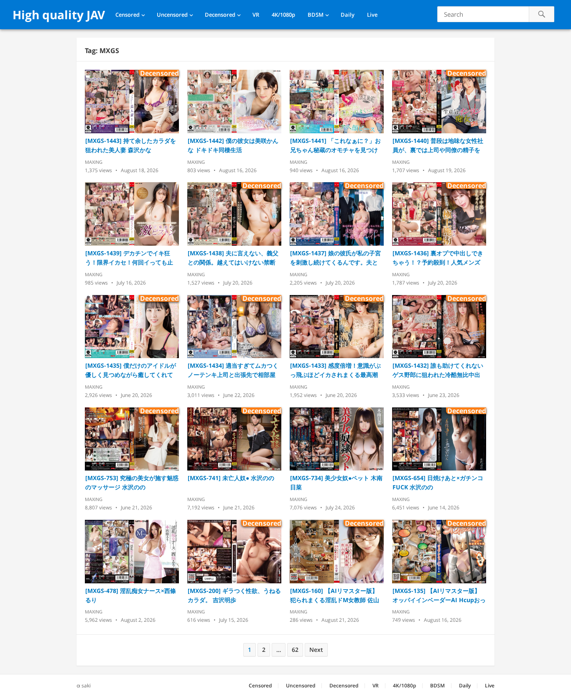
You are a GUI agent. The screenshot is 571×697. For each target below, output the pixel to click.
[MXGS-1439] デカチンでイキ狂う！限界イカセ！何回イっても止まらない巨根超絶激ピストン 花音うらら (130, 258)
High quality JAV (59, 15)
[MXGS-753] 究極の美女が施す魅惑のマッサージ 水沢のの (131, 482)
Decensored (220, 14)
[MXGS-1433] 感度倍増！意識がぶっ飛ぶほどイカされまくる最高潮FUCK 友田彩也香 (335, 370)
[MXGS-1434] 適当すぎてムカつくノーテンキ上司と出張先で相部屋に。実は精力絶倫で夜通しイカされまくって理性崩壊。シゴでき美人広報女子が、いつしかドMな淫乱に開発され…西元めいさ (234, 370)
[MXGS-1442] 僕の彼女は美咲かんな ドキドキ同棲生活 (233, 145)
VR (255, 14)
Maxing (93, 162)
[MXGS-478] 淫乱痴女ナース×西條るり (130, 595)
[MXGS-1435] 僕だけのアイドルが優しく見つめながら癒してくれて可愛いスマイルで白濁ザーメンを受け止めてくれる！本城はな (130, 370)
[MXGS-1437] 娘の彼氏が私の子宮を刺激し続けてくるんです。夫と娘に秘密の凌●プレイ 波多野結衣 (335, 258)
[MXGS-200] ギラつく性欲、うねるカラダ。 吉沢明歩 (234, 595)
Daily (347, 14)
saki (86, 685)
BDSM (316, 14)
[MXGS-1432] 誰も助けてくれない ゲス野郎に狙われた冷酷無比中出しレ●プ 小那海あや (438, 370)
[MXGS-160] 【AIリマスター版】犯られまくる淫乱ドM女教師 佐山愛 (334, 596)
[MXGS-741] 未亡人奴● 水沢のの (231, 478)
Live (372, 14)
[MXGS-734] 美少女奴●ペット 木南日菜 (336, 482)
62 (295, 650)
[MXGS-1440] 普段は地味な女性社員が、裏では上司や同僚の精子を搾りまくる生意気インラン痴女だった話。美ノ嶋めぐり (438, 146)
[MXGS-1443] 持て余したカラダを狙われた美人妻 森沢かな (130, 145)
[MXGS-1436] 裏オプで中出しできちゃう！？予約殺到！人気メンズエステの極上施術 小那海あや (438, 258)
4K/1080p (283, 14)
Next (316, 650)
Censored (127, 14)
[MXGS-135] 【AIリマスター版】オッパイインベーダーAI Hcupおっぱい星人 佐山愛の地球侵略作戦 (439, 596)
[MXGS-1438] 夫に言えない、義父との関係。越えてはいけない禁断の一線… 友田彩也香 (233, 258)
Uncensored (172, 14)
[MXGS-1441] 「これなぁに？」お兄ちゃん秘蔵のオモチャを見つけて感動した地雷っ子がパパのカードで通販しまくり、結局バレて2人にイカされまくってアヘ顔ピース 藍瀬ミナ (335, 146)
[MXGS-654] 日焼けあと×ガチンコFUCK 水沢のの (438, 482)
